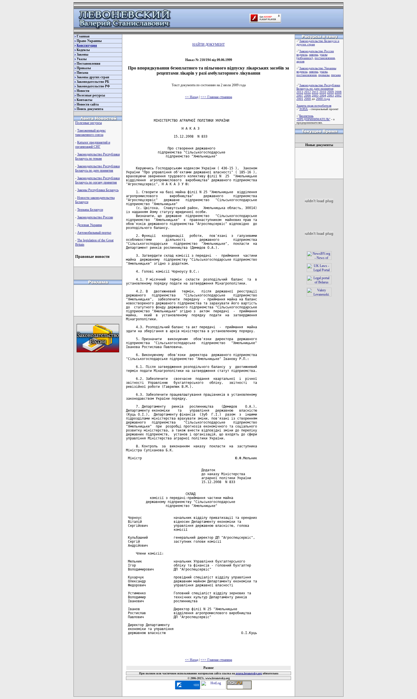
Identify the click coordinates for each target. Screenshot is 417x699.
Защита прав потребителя (313, 105)
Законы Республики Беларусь (98, 190)
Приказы (84, 68)
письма (336, 75)
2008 (338, 92)
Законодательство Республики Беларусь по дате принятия (97, 168)
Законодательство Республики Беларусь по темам (97, 156)
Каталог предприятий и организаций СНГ (92, 144)
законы (313, 54)
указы (323, 54)
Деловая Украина (89, 225)
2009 (330, 92)
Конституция (87, 45)
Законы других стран (93, 77)
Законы (82, 54)
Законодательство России (95, 217)
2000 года (323, 98)
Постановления (88, 64)
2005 (315, 95)
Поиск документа (90, 109)
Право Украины (89, 41)
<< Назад (191, 97)
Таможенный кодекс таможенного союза (90, 133)
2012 (307, 92)
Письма (82, 73)
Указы (82, 59)
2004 (322, 95)
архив (300, 61)
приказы (323, 75)
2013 (299, 92)
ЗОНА (303, 109)
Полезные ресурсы (91, 95)
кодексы (301, 54)
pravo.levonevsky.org (248, 673)
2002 (338, 95)
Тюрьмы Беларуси (90, 210)
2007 (299, 95)
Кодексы (83, 50)
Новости (83, 91)
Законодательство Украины (317, 68)
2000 (307, 98)
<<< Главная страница (216, 97)
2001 (299, 98)
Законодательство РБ (93, 82)
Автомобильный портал (94, 233)
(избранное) (304, 58)
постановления (325, 58)
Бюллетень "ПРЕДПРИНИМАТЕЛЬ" (313, 117)
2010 (322, 92)
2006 (307, 95)
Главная (83, 36)
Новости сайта (88, 104)
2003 (330, 95)
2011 (315, 92)
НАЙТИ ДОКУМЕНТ (208, 45)
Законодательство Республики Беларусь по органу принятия (97, 180)
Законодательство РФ (93, 86)
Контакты (84, 100)
